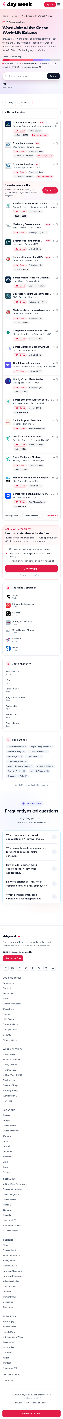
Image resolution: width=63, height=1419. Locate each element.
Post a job (8, 1380)
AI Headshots (9, 1326)
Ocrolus (17, 350)
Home (5, 15)
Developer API (10, 1368)
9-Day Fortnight (10, 1064)
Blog (5, 1245)
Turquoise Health (21, 403)
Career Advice (10, 1265)
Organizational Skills (17, 776)
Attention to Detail (38, 751)
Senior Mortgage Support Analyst (31, 346)
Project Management (41, 746)
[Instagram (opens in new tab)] (19, 968)
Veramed (17, 423)
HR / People (9, 1019)
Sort (26, 102)
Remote (7, 1115)
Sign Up (50, 4)
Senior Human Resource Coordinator (33, 277)
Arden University (21, 207)
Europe (6, 1120)
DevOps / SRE (10, 1029)
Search (53, 76)
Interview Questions (12, 1271)
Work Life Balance (11, 1255)
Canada (7, 1136)
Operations (8, 1009)
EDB (15, 297)
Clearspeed (18, 382)
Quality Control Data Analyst (28, 379)
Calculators (8, 1342)
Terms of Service (40, 1402)
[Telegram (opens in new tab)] (39, 968)
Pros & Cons (9, 1331)
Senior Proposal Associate (27, 420)
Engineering (9, 983)
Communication (16, 746)
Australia (7, 1156)
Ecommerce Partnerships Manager (31, 240)
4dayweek (11, 936)
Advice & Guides (11, 1281)
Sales (5, 998)
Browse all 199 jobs (31, 1413)
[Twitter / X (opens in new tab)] (6, 968)
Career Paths (9, 1296)
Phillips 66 (18, 260)
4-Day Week (9, 1054)
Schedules (8, 1301)
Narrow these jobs (16, 112)
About (6, 1357)
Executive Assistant (23, 143)
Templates (8, 1307)
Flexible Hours (10, 1080)
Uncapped (18, 244)
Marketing (8, 993)
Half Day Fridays (10, 1069)
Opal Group (19, 146)
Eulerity (16, 440)
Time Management (17, 761)
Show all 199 (52, 515)
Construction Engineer (25, 122)
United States (9, 1125)
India (5, 1141)
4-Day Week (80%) (12, 1075)
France (6, 1172)
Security (7, 1034)
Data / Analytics (10, 1024)
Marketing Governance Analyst (29, 224)
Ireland (6, 1146)
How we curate (42, 785)
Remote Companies (12, 1189)
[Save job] (57, 123)
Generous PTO (10, 1095)
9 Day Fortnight (10, 1230)
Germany (7, 1151)
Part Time (7, 1100)
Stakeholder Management (19, 766)
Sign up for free (13, 958)
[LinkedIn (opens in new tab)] (12, 968)
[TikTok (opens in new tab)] (26, 968)
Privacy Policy (22, 1402)
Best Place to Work (12, 1225)
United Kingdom (11, 1130)
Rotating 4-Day (10, 1090)
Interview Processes (12, 1276)
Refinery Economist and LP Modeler (32, 257)
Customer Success (12, 1003)
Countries (8, 1352)
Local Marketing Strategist (27, 436)
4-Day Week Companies (15, 1184)
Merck (16, 334)
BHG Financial (19, 227)
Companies (8, 1347)
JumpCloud (18, 281)
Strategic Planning (39, 771)
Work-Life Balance (11, 1059)
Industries (7, 1291)
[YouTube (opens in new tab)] (53, 968)
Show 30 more (31, 515)
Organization (34, 756)
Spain (6, 1167)
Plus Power (18, 481)
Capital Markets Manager (26, 363)
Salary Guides (10, 1260)
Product (7, 988)
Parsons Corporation (23, 126)
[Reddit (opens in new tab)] (46, 968)
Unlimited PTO (10, 1220)
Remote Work (9, 1250)
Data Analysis (14, 756)
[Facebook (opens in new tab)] (32, 968)
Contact (7, 1362)
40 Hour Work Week (13, 1337)
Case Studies (9, 1286)
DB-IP (38, 1398)
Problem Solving (16, 751)
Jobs (14, 15)
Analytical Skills (45, 766)
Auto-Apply (8, 1321)
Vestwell (17, 497)
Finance (7, 1014)
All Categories (10, 1039)
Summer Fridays (10, 1085)
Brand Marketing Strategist (27, 457)
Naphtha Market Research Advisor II (32, 309)
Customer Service (16, 771)
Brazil (5, 1161)
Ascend (16, 366)
